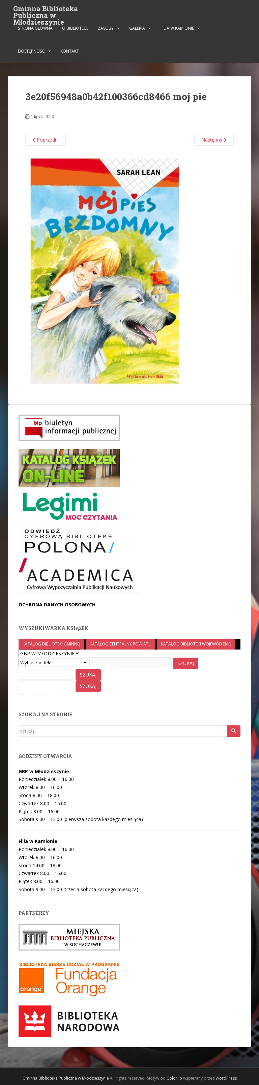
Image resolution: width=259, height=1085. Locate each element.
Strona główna (35, 28)
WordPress (226, 1078)
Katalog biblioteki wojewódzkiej (196, 644)
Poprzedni (47, 140)
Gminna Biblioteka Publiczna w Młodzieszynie (45, 10)
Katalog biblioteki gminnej (51, 644)
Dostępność (31, 51)
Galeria (137, 28)
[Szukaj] (233, 731)
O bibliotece (75, 28)
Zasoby (106, 28)
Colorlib (174, 1078)
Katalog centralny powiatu (120, 644)
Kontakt (69, 51)
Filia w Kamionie (177, 28)
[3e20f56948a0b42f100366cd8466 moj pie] (105, 270)
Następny (212, 140)
